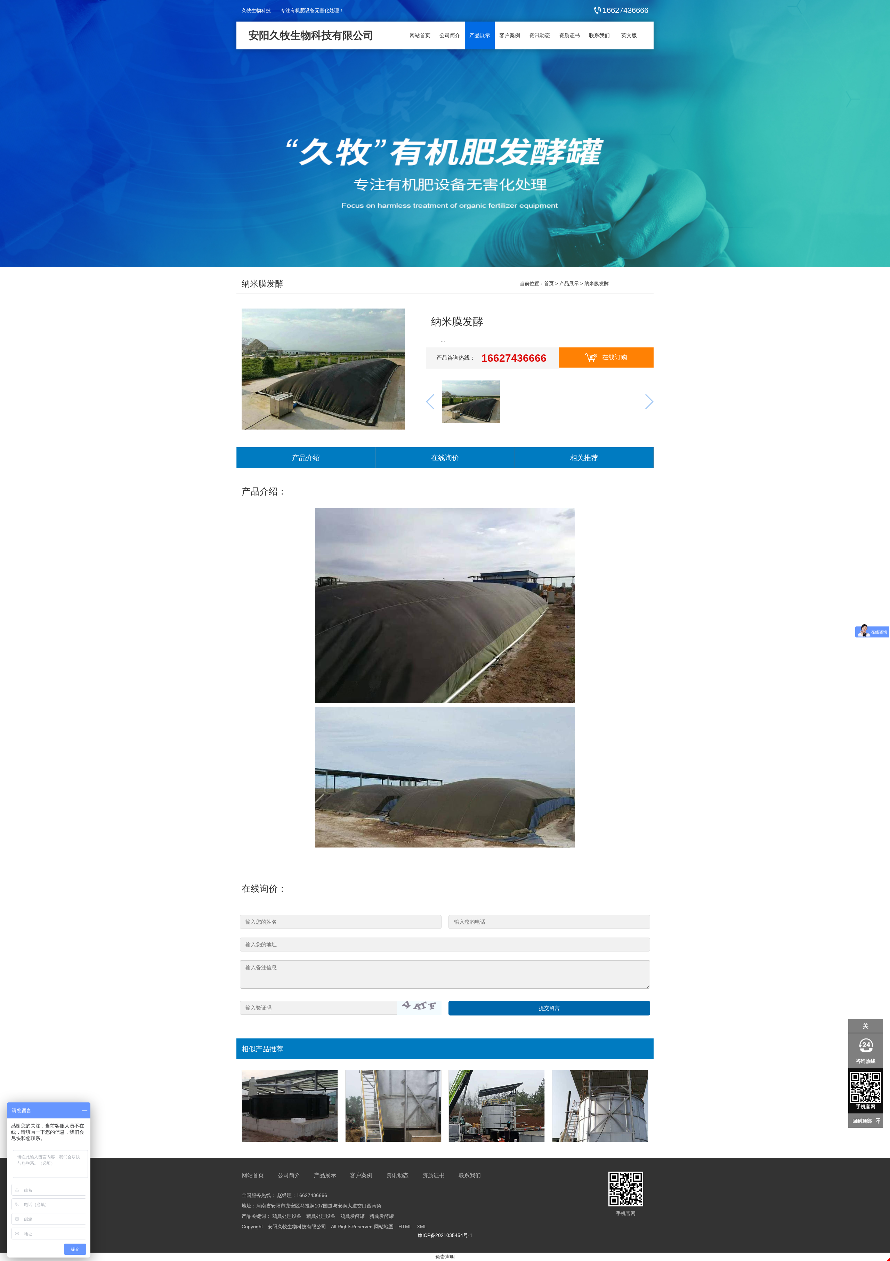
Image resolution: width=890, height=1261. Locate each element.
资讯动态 (539, 35)
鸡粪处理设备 (286, 1216)
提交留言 (549, 1008)
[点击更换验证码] (419, 1008)
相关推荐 (584, 457)
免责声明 (445, 1257)
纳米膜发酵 (262, 283)
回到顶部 (862, 1121)
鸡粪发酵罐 (352, 1216)
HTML (405, 1226)
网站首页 (420, 35)
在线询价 (445, 457)
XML (422, 1226)
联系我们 (599, 35)
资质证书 (569, 35)
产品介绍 (306, 457)
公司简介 (449, 35)
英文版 (629, 35)
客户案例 (509, 35)
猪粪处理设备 (320, 1216)
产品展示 (479, 35)
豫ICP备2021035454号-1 (445, 1235)
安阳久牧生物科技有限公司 (311, 35)
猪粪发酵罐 (382, 1216)
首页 (549, 283)
